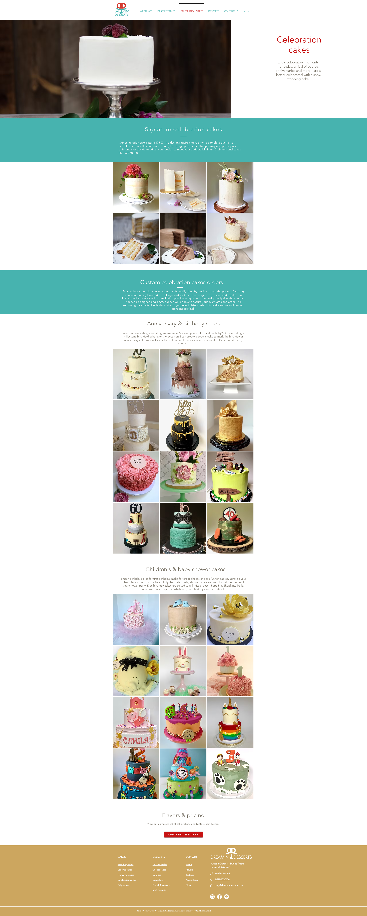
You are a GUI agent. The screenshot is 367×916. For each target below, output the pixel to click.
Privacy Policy (179, 911)
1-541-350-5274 (222, 879)
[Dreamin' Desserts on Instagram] (212, 896)
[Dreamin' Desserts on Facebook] (219, 896)
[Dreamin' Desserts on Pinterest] (226, 896)
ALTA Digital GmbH (203, 911)
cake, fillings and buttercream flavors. (198, 823)
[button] (146, 9)
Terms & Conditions (165, 911)
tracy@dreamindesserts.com (229, 885)
